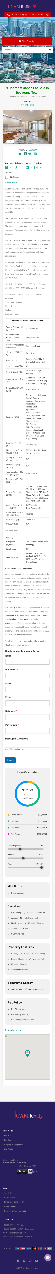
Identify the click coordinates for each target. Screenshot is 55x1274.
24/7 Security (16, 989)
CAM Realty (10, 607)
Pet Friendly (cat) (18, 1009)
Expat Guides (10, 1197)
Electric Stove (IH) (19, 959)
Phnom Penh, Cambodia (14, 1161)
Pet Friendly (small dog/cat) (22, 1020)
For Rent (8, 1136)
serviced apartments (15, 615)
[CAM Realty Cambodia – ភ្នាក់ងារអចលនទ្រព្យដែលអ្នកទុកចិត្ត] (19, 6)
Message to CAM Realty (16, 739)
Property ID (11, 670)
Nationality (11, 711)
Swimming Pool (17, 934)
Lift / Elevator (16, 923)
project (38, 615)
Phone (9, 697)
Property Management (13, 1145)
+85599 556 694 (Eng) (19, 15)
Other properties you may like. (19, 568)
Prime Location (17, 893)
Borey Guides (10, 1206)
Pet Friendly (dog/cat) (20, 1014)
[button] (30, 1057)
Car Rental (8, 1149)
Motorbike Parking (35, 923)
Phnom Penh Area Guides (15, 1211)
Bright (26, 954)
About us (8, 1193)
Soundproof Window (19, 969)
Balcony (14, 954)
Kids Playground (31, 918)
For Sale (7, 1140)
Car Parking (16, 913)
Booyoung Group (33, 346)
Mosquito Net (38, 959)
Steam (25, 928)
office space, (22, 623)
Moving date (12, 725)
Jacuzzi (14, 918)
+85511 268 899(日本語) (40, 15)
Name (8, 656)
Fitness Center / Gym (36, 913)
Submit (10, 760)
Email (8, 683)
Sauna (14, 928)
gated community (31, 619)
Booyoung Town (32, 337)
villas (7, 623)
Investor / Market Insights (14, 1202)
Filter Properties (28, 41)
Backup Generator (36, 989)
